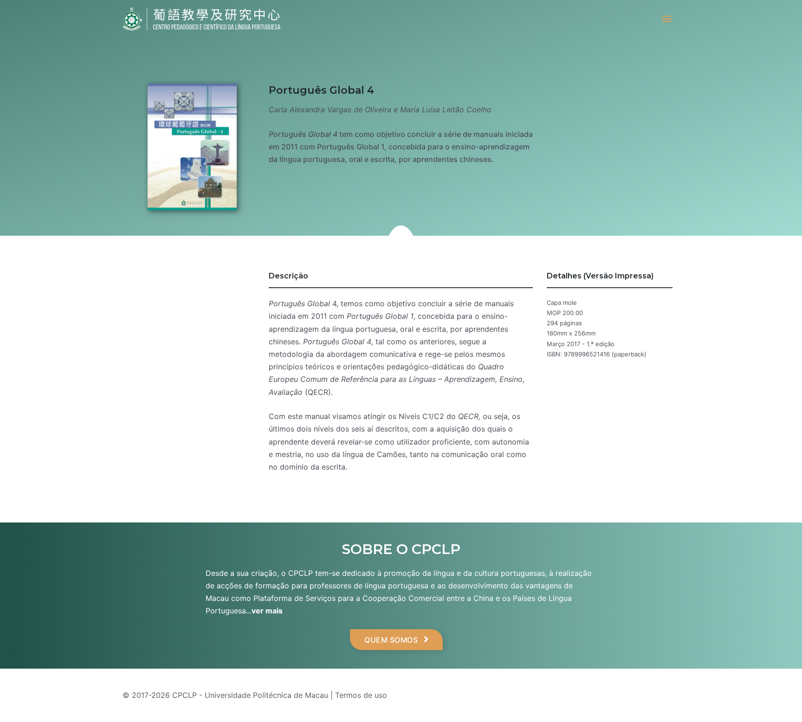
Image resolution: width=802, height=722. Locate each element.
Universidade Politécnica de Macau (266, 695)
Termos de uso (361, 695)
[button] (396, 639)
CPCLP (184, 695)
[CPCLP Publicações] (201, 19)
